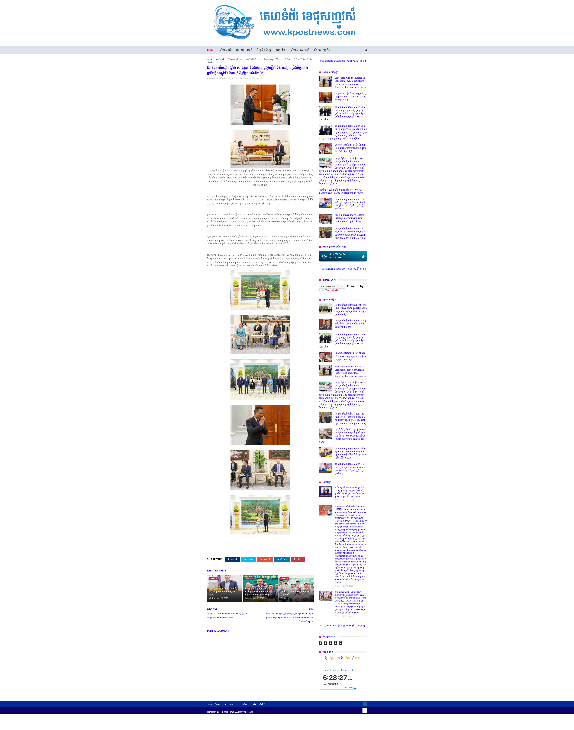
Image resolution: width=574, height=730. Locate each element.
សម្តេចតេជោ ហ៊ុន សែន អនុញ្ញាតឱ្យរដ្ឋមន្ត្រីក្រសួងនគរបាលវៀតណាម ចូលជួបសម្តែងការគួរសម (350, 97)
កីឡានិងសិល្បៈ (264, 50)
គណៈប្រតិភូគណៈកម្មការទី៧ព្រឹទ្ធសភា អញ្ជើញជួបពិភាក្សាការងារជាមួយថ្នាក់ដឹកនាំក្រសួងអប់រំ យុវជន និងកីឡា (349, 218)
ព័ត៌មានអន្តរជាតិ (244, 50)
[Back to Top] (364, 710)
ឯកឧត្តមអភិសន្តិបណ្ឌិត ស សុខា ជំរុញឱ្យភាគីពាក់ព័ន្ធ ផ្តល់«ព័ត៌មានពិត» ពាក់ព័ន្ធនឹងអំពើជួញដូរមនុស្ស (351, 324)
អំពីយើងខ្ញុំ (262, 704)
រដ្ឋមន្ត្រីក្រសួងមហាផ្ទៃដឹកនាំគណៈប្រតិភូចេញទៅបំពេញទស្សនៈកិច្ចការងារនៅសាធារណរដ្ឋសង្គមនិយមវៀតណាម (341, 191)
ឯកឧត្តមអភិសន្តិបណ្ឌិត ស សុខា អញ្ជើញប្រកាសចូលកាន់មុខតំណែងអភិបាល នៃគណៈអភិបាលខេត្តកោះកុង (260, 591)
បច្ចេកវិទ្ (253, 704)
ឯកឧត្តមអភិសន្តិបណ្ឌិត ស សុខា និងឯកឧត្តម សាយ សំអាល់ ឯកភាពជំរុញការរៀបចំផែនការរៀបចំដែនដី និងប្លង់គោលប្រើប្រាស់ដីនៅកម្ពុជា (350, 453)
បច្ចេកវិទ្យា (281, 50)
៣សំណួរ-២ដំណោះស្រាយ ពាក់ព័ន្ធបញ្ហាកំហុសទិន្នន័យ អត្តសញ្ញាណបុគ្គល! (223, 591)
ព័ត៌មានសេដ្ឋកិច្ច (322, 50)
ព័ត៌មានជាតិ (226, 50)
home (209, 704)
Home (211, 50)
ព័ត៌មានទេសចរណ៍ (300, 50)
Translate (332, 290)
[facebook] (365, 704)
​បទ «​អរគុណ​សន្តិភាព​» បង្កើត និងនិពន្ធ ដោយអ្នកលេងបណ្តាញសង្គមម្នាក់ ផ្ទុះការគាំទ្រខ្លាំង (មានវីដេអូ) (350, 148)
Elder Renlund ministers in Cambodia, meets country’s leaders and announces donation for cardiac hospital (351, 82)
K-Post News (228, 712)
